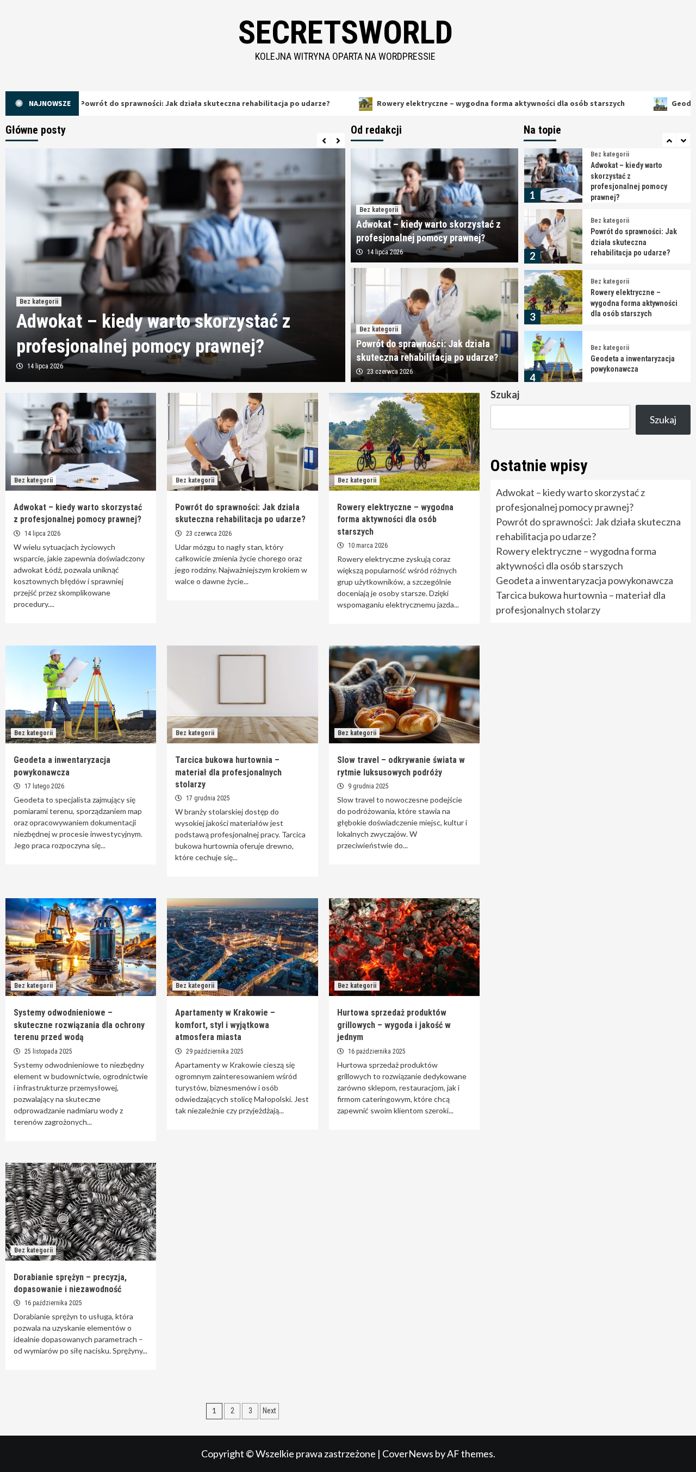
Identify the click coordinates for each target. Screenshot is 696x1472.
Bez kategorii (39, 301)
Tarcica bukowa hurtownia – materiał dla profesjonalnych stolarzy (633, 364)
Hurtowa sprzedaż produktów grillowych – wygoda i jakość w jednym (394, 1024)
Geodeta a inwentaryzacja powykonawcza (584, 580)
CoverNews (407, 1454)
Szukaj (504, 394)
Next (269, 1410)
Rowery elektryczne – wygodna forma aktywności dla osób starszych (438, 103)
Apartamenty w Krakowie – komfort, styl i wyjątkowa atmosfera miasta (225, 1024)
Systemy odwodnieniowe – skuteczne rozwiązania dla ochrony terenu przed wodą (79, 1024)
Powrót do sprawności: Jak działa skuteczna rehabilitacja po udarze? (634, 181)
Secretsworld (345, 32)
